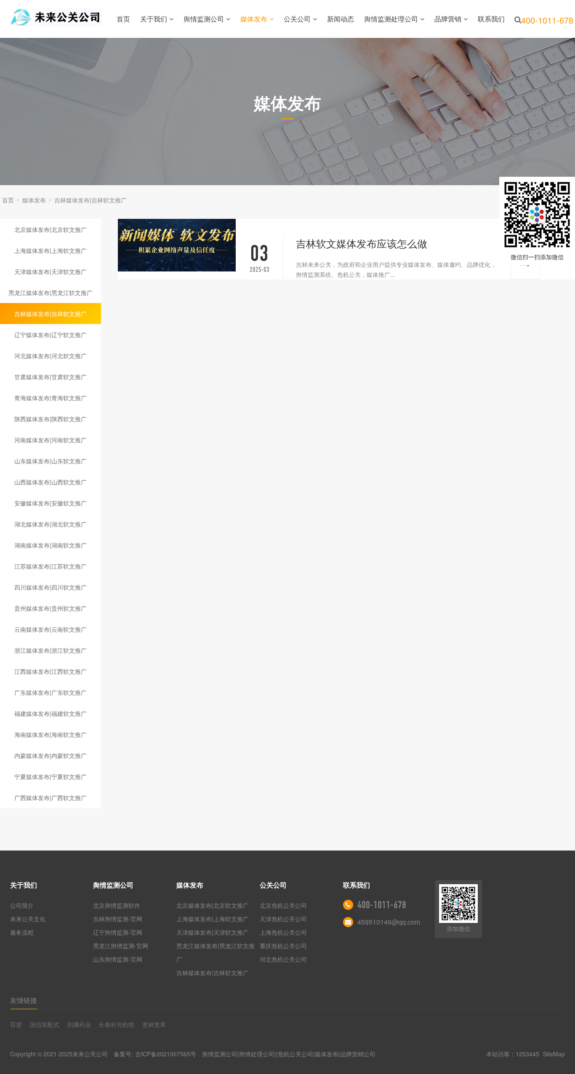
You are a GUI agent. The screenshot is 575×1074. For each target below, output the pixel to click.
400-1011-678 (381, 904)
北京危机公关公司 (283, 905)
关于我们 (153, 19)
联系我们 (491, 19)
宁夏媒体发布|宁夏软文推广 (50, 776)
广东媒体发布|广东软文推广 (50, 692)
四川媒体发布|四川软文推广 (50, 587)
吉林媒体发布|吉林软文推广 (90, 200)
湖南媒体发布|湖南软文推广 (50, 545)
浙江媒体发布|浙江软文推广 (50, 650)
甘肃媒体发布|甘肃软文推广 (50, 376)
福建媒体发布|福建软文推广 (50, 713)
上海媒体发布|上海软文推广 (50, 250)
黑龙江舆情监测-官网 (120, 945)
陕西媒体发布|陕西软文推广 (50, 419)
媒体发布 (253, 19)
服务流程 (22, 932)
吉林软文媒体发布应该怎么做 (361, 243)
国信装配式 (44, 1024)
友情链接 (23, 1000)
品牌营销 (447, 19)
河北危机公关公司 (283, 959)
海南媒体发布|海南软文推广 (50, 734)
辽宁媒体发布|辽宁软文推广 (50, 334)
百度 (16, 1024)
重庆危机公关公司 (283, 945)
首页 (123, 19)
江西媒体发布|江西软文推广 (50, 671)
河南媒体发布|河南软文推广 (50, 440)
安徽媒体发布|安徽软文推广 (50, 503)
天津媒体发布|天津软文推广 (50, 271)
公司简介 (22, 905)
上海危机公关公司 (283, 932)
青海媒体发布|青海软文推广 (50, 397)
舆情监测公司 (204, 19)
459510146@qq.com (388, 922)
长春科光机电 (116, 1024)
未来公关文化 (27, 918)
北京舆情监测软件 (116, 905)
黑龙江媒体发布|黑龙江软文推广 (50, 292)
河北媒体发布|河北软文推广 (50, 355)
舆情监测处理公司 (391, 19)
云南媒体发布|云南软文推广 (50, 629)
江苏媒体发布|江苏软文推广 (50, 566)
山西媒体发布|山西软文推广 (50, 482)
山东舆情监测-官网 (117, 959)
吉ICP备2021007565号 (165, 1054)
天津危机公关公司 (283, 918)
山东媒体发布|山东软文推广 (50, 461)
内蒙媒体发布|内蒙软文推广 (50, 755)
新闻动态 (340, 19)
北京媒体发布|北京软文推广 (50, 229)
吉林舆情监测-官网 (117, 918)
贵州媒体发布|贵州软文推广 (50, 608)
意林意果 (154, 1024)
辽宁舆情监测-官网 (117, 932)
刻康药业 (79, 1024)
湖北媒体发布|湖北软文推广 (50, 524)
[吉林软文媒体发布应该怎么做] (177, 245)
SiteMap (554, 1054)
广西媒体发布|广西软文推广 (50, 797)
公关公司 (297, 19)
